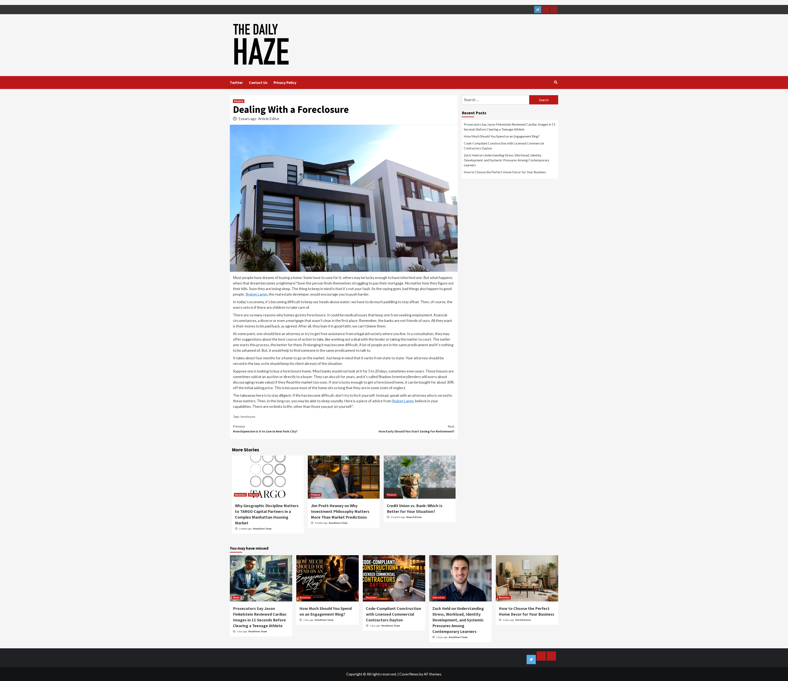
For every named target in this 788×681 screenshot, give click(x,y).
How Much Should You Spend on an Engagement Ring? (501, 136)
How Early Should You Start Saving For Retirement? (417, 428)
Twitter (236, 82)
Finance (238, 101)
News (236, 597)
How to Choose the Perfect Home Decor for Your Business (505, 172)
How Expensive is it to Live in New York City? (266, 428)
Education (439, 597)
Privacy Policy (285, 82)
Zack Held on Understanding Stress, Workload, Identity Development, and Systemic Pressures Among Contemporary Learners (506, 160)
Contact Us (258, 82)
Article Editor (268, 118)
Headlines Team (262, 528)
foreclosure (248, 416)
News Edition (414, 517)
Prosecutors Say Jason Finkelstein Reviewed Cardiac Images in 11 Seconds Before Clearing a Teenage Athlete (509, 126)
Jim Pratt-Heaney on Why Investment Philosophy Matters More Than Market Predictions (340, 511)
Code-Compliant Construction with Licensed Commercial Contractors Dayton (504, 145)
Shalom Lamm (256, 294)
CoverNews (409, 674)
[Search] (555, 82)
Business (240, 494)
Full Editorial (523, 619)
